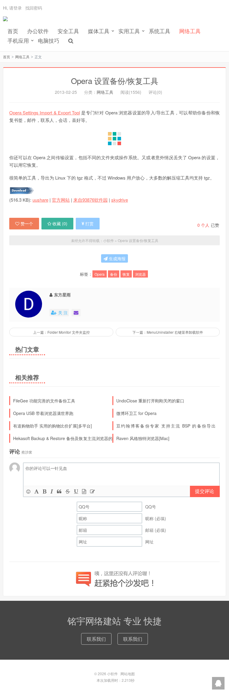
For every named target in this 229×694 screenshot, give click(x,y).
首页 (12, 31)
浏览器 (140, 274)
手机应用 (18, 40)
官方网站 (61, 200)
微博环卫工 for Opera (136, 413)
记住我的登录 (85, 19)
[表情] (28, 491)
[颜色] (36, 491)
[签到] (92, 491)
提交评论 (204, 491)
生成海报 (117, 258)
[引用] (59, 491)
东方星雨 (62, 295)
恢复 (126, 274)
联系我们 (96, 638)
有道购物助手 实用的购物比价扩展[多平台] (52, 426)
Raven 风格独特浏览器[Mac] (142, 438)
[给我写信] (76, 312)
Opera (100, 274)
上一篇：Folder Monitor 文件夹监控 (61, 332)
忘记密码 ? (150, 18)
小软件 (5, 21)
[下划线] (76, 491)
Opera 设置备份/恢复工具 (114, 80)
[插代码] (84, 491)
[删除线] (67, 491)
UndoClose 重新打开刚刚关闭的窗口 (150, 401)
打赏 (89, 223)
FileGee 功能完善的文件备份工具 (44, 401)
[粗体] (45, 491)
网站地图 (127, 673)
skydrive (119, 200)
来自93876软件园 (90, 200)
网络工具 (190, 31)
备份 (113, 274)
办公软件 (38, 31)
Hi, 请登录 (12, 8)
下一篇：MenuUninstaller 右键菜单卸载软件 (167, 332)
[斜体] (51, 491)
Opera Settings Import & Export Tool (44, 112)
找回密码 (33, 8)
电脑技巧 (48, 40)
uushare (40, 200)
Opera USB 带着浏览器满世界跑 (43, 413)
